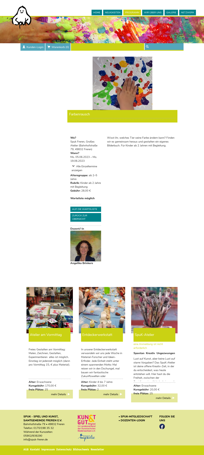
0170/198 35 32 (43, 428)
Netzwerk (187, 12)
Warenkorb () (60, 47)
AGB (26, 449)
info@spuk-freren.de (35, 439)
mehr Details (59, 394)
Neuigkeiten (112, 12)
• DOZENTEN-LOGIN (132, 420)
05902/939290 (32, 436)
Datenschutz (64, 449)
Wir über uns (153, 12)
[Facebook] (162, 425)
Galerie (171, 12)
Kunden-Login (35, 47)
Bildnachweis (81, 449)
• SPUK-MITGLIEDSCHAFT (135, 416)
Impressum (48, 449)
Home (96, 12)
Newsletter (97, 449)
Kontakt (35, 449)
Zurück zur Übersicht (79, 217)
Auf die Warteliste (84, 209)
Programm (132, 12)
